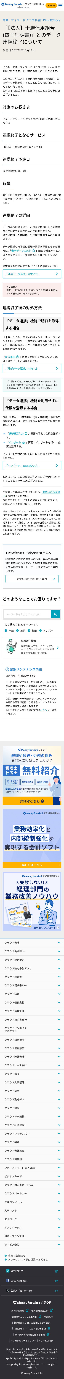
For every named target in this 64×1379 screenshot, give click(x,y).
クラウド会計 (11, 942)
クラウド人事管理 (14, 1082)
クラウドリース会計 (15, 1065)
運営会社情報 (17, 1310)
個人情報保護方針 (39, 1310)
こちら (43, 709)
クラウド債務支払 (14, 1002)
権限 (34, 630)
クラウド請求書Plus (15, 985)
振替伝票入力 (16, 433)
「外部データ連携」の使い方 (21, 274)
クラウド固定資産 (14, 1039)
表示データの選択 (21, 250)
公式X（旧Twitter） (22, 1290)
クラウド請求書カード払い (19, 1185)
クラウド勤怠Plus (14, 1099)
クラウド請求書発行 (15, 1019)
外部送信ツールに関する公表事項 (30, 1328)
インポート (15, 442)
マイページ (10, 1219)
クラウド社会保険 (14, 1125)
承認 (22, 630)
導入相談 (51, 5)
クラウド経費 (11, 994)
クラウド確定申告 (14, 960)
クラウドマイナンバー (16, 1133)
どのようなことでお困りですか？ (32, 599)
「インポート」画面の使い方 (21, 465)
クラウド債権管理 (14, 1011)
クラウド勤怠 (11, 1091)
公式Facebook (19, 1280)
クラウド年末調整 (14, 1116)
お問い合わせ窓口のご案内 (32, 579)
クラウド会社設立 (14, 1150)
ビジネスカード (13, 1176)
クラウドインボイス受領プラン (15, 1029)
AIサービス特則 (46, 1340)
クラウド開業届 (13, 1159)
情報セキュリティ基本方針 (24, 1316)
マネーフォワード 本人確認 (19, 1168)
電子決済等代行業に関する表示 (30, 1334)
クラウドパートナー (15, 1193)
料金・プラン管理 (14, 1236)
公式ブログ (17, 1271)
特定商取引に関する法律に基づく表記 (32, 1322)
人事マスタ (10, 1210)
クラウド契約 (11, 1142)
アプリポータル (13, 1227)
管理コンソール (13, 1202)
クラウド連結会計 (14, 1056)
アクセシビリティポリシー (23, 1340)
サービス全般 (11, 1244)
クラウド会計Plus (14, 951)
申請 (11, 630)
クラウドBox (11, 1074)
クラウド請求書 (13, 977)
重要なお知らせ (17, 1255)
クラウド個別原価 (14, 1048)
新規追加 (10, 357)
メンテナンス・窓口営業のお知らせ (28, 1259)
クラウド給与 (11, 1108)
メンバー (48, 630)
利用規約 (48, 1316)
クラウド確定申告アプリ (18, 968)
